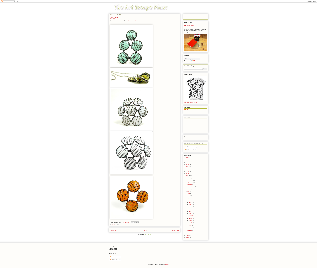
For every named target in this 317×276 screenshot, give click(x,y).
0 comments (126, 222)
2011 (187, 175)
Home (145, 230)
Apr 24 (191, 200)
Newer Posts (113, 230)
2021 (187, 157)
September (190, 186)
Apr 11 (191, 211)
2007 (187, 237)
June (188, 193)
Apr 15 (191, 204)
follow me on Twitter (202, 138)
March (189, 225)
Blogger (166, 264)
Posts (187, 146)
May (188, 195)
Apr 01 (191, 223)
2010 (187, 178)
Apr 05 (191, 220)
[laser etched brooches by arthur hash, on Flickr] (131, 67)
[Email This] (132, 222)
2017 (187, 162)
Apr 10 (191, 213)
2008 (187, 235)
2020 (187, 160)
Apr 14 (191, 206)
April (188, 198)
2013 (187, 171)
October (189, 184)
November (190, 182)
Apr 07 (191, 218)
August (189, 189)
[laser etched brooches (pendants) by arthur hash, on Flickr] (131, 87)
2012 (187, 173)
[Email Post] (118, 224)
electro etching (189, 25)
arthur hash (189, 109)
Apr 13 (191, 209)
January (189, 230)
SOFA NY (114, 18)
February (190, 228)
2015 (187, 166)
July (188, 191)
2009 (187, 233)
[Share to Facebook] (137, 222)
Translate (196, 61)
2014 (187, 169)
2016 (187, 164)
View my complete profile (190, 112)
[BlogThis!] (134, 222)
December (190, 180)
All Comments (190, 149)
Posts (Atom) (148, 234)
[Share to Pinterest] (138, 222)
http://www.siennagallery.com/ (133, 20)
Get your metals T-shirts (190, 102)
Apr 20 (191, 202)
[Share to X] (135, 222)
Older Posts (175, 230)
